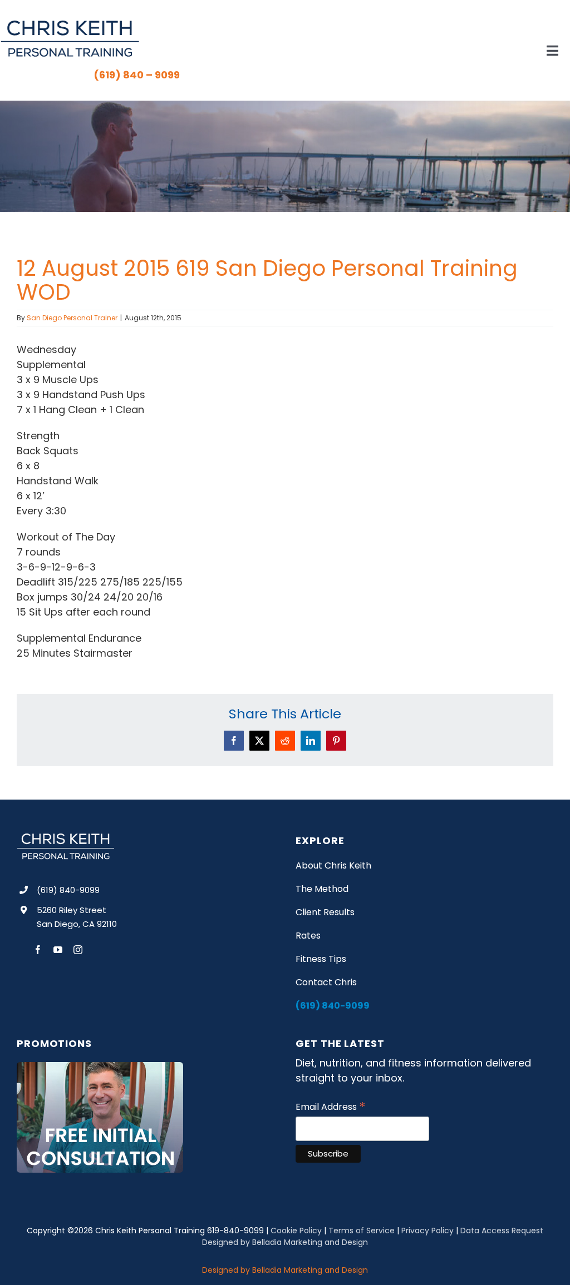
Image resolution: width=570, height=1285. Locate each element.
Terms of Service (361, 1230)
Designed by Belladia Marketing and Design (285, 1242)
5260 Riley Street (71, 910)
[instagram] (77, 949)
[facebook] (37, 949)
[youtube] (57, 949)
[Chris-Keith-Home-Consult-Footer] (100, 1067)
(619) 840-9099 (68, 890)
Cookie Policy (296, 1230)
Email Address (331, 1107)
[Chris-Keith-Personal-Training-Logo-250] (69, 24)
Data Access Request (501, 1230)
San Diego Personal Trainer (72, 318)
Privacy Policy (427, 1230)
